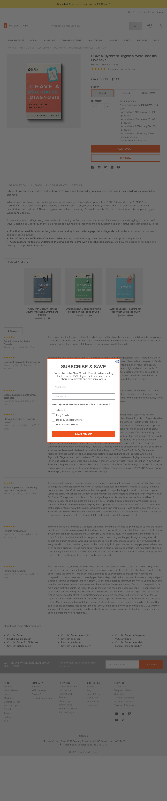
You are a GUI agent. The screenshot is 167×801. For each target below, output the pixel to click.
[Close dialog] (117, 361)
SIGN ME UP (83, 433)
